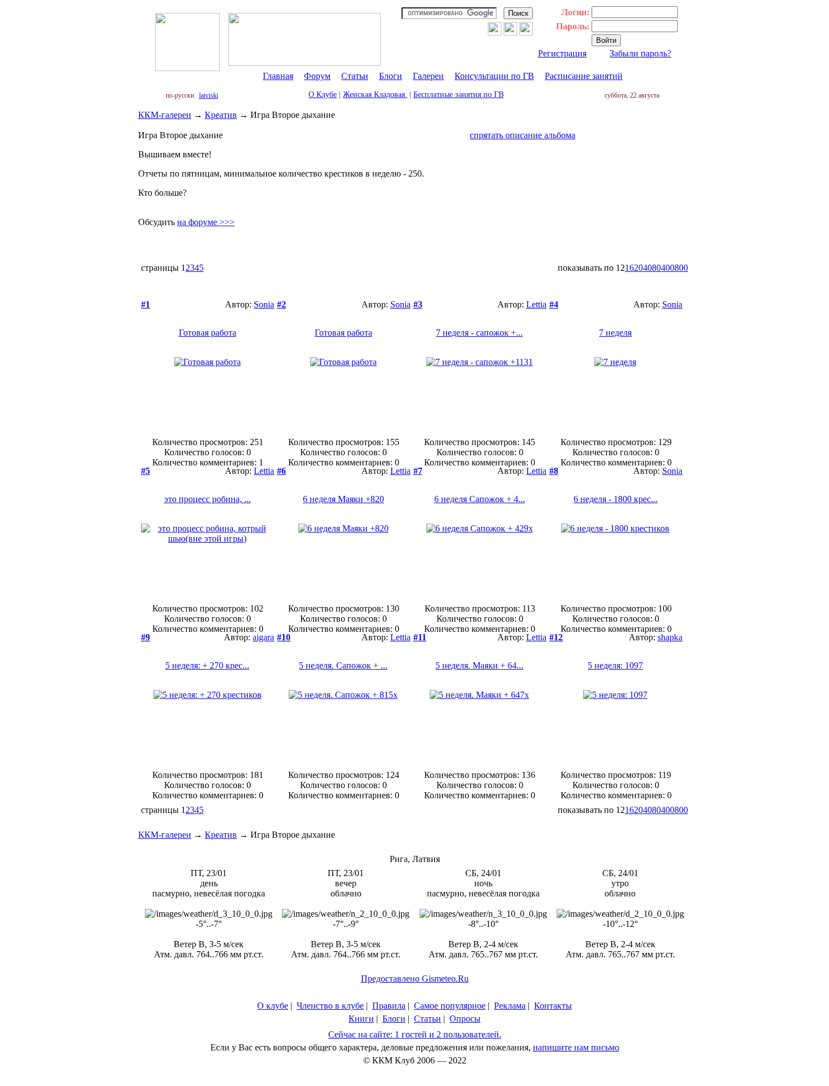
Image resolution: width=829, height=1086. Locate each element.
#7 (417, 471)
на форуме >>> (206, 222)
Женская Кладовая (375, 94)
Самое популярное (450, 1005)
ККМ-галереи (164, 115)
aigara (263, 637)
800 (681, 267)
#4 (553, 304)
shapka (670, 637)
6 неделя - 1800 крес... (616, 499)
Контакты (553, 1005)
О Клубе (322, 94)
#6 (281, 471)
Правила (388, 1005)
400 (667, 267)
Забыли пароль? (640, 53)
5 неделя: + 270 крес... (207, 665)
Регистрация (562, 53)
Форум (317, 76)
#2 (281, 304)
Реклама (510, 1005)
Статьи (354, 76)
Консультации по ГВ (494, 76)
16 (629, 267)
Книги (361, 1018)
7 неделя (615, 332)
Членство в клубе (330, 1005)
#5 (145, 471)
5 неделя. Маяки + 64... (479, 665)
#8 (553, 471)
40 (647, 267)
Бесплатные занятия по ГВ (458, 94)
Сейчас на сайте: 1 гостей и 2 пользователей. (414, 1034)
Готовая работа (207, 332)
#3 (417, 304)
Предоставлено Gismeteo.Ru (415, 978)
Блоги (390, 76)
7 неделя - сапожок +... (479, 332)
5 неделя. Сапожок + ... (343, 665)
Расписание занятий (584, 76)
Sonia (264, 304)
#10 (283, 637)
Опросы (464, 1018)
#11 (419, 637)
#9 (145, 637)
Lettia (536, 304)
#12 (556, 637)
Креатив (221, 115)
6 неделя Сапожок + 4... (479, 499)
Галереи (428, 76)
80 (656, 267)
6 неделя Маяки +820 (343, 499)
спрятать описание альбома (522, 135)
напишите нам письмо (576, 1047)
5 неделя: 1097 (615, 665)
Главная (278, 76)
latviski (208, 95)
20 (638, 267)
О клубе (272, 1005)
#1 (145, 304)
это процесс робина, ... (207, 499)
